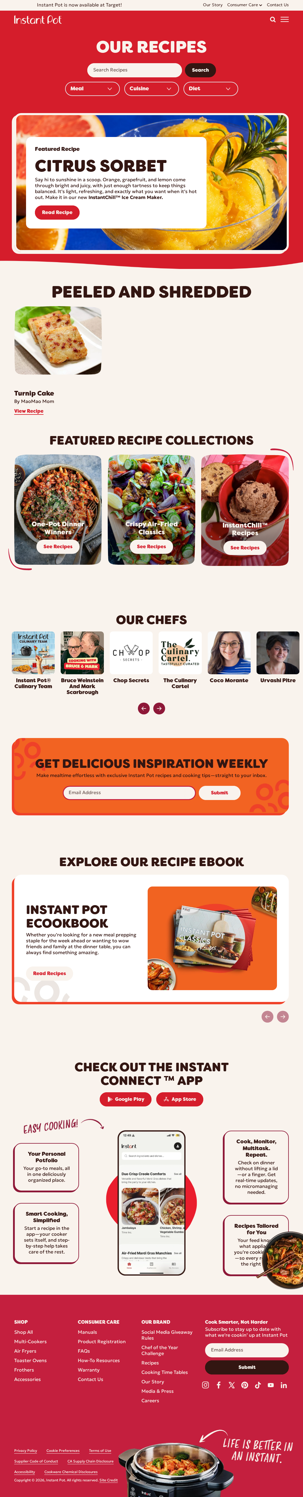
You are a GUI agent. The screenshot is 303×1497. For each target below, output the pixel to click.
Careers (150, 1401)
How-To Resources (99, 1361)
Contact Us (90, 1379)
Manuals (87, 1332)
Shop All (23, 1332)
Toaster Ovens (30, 1361)
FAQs (84, 1351)
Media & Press (157, 1391)
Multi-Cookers (30, 1342)
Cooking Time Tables (164, 1372)
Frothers (24, 1370)
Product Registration (102, 1342)
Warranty (89, 1370)
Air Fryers (25, 1351)
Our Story (152, 1382)
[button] (273, 19)
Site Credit (108, 1480)
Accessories (27, 1379)
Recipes (150, 1363)
